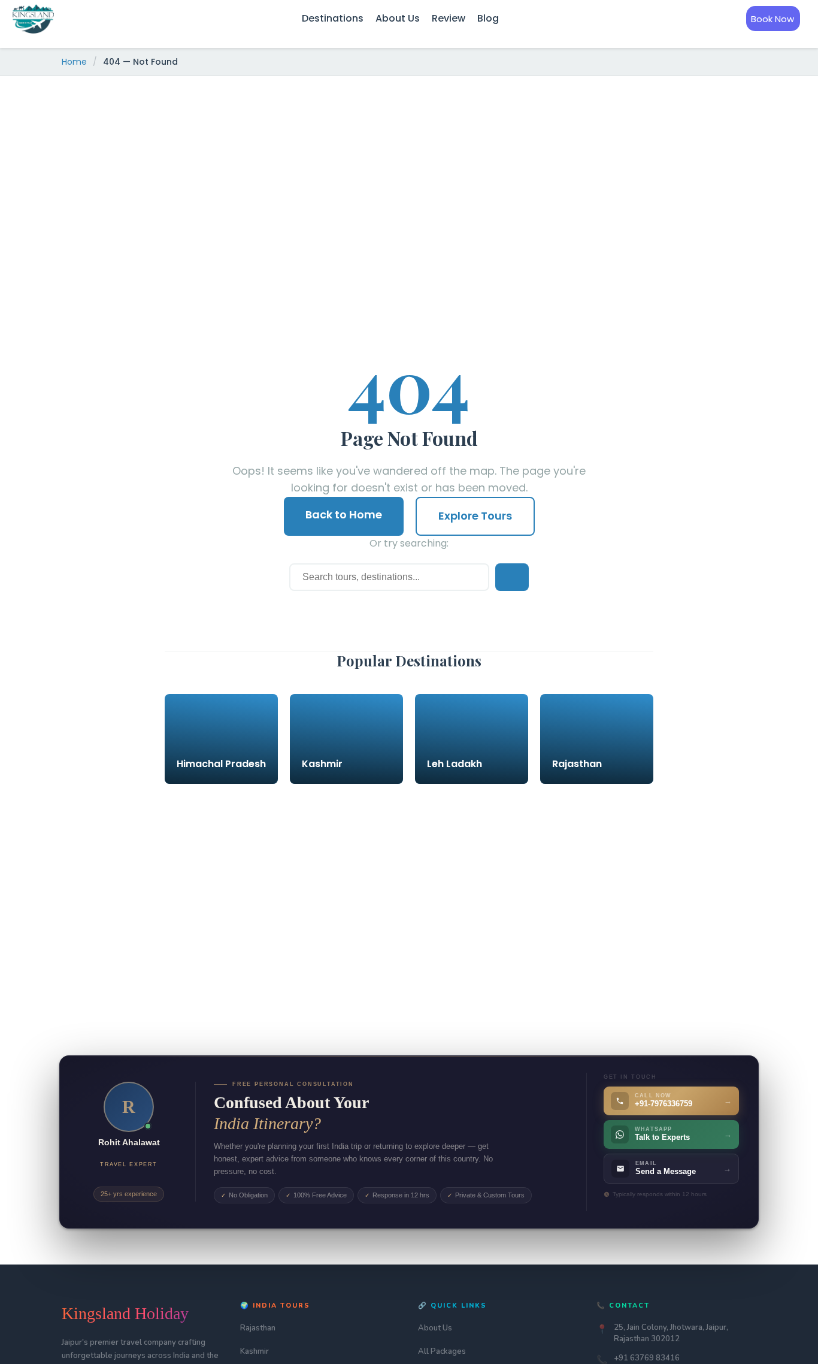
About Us (397, 18)
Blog (488, 18)
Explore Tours (475, 515)
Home (74, 62)
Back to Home (343, 514)
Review (448, 18)
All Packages (442, 1351)
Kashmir (254, 1351)
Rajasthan (257, 1328)
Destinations (332, 18)
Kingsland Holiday (125, 1313)
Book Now (772, 19)
